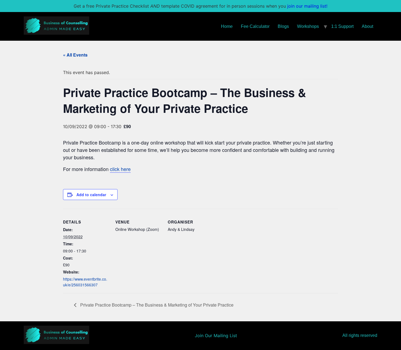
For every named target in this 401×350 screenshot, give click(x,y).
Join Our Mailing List (216, 335)
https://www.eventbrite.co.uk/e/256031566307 (85, 281)
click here (120, 168)
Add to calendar (91, 194)
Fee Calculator (255, 26)
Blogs (283, 26)
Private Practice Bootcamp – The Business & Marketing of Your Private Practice (156, 305)
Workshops (308, 26)
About (367, 26)
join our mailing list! (307, 6)
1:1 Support (342, 26)
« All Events (75, 55)
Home (227, 26)
